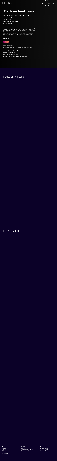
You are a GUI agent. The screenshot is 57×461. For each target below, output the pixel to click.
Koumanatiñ (5, 453)
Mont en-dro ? (5, 452)
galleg (16, 21)
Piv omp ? (4, 448)
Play (6, 41)
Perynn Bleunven (14, 49)
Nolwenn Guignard (13, 50)
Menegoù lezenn (25, 452)
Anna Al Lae (20, 47)
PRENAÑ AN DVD (7, 38)
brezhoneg (12, 21)
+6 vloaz (11, 17)
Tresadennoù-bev (15, 15)
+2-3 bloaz (6, 17)
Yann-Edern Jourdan (14, 54)
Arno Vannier (11, 52)
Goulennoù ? (5, 449)
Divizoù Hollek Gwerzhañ (27, 449)
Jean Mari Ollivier (12, 56)
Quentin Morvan (22, 49)
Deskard (10, 23)
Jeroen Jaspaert (10, 47)
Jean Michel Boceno (22, 56)
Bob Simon (26, 47)
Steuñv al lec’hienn (25, 450)
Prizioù (4, 450)
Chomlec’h (23, 448)
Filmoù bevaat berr (24, 15)
